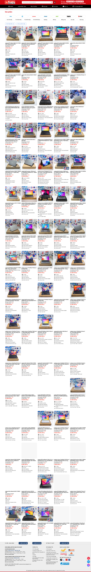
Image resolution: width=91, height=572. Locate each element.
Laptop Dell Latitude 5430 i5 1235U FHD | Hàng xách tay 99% (45, 364)
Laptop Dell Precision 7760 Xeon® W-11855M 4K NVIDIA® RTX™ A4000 (29, 172)
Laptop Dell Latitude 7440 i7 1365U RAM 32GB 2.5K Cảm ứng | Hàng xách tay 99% (28, 237)
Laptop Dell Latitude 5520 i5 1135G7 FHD (29, 75)
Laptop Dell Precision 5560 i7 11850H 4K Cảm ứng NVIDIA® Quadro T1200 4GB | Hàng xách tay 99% (78, 237)
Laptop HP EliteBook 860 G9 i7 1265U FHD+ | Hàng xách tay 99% (13, 268)
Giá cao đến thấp (21, 23)
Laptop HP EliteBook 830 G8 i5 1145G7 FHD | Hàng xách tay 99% (28, 107)
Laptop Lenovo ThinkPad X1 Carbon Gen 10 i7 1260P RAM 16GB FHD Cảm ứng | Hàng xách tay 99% (61, 107)
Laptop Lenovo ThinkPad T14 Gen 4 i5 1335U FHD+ (28, 268)
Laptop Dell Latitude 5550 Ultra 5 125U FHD (28, 140)
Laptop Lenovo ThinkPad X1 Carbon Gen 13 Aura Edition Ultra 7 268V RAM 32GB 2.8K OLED (77, 364)
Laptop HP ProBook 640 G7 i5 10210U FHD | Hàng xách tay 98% (78, 172)
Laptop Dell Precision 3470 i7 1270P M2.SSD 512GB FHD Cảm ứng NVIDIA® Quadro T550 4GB (12, 140)
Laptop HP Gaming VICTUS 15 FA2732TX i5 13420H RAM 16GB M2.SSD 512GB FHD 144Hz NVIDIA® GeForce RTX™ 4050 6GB (61, 395)
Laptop (11, 6)
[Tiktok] (61, 560)
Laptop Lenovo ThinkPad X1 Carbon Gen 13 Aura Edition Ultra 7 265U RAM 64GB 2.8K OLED (12, 395)
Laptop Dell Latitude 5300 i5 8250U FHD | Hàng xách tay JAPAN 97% (12, 460)
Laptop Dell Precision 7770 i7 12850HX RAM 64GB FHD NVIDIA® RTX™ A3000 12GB (28, 524)
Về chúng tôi (49, 549)
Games (34, 554)
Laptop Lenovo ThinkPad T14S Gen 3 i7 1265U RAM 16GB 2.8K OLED (29, 332)
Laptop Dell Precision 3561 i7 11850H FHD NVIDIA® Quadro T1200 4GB (77, 460)
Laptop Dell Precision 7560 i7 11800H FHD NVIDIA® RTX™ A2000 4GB (13, 524)
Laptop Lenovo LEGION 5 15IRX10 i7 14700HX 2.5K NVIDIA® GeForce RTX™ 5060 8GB (45, 204)
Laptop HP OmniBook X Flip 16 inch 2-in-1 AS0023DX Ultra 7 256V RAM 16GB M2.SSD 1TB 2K (77, 524)
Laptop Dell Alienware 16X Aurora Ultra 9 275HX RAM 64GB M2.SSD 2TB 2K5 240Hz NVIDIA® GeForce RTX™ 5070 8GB (12, 107)
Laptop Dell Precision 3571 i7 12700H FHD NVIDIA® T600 (13, 204)
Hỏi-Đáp (34, 556)
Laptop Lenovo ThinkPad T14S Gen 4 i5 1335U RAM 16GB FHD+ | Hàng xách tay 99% (61, 268)
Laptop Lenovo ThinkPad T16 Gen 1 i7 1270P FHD (78, 75)
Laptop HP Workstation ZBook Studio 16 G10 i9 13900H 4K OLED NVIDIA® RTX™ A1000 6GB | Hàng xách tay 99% (28, 395)
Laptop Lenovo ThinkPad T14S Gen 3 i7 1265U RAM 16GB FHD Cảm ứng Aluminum (61, 460)
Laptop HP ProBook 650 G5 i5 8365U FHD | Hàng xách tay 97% (45, 44)
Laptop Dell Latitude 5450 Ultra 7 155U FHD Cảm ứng (61, 332)
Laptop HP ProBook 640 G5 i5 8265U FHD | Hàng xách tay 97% (13, 75)
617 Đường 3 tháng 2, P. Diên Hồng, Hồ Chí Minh (74, 3)
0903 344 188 (70, 1)
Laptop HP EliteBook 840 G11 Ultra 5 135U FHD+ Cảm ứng (45, 332)
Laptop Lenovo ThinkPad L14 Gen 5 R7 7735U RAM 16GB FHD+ (77, 332)
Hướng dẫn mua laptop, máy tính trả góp (52, 560)
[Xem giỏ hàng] (55, 2)
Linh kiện (56, 6)
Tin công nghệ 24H (78, 6)
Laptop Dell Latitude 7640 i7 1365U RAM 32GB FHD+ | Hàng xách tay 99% (45, 237)
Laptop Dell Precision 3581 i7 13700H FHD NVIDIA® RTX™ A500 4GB (61, 524)
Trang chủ (6, 9)
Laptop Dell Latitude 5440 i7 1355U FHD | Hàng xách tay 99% (61, 204)
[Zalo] (64, 560)
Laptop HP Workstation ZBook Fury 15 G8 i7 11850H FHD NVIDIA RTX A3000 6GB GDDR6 (28, 204)
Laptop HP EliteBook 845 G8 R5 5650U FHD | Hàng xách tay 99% (44, 75)
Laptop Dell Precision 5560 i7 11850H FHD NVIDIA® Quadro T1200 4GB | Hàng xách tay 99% (61, 140)
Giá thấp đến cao (10, 23)
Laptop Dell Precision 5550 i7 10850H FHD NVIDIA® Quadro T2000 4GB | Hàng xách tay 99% (61, 237)
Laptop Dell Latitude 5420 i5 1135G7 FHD (77, 44)
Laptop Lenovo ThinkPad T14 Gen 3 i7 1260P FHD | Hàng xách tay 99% (61, 428)
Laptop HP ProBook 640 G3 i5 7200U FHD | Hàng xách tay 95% (13, 44)
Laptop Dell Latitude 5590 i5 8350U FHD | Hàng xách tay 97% (61, 44)
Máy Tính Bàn (34, 6)
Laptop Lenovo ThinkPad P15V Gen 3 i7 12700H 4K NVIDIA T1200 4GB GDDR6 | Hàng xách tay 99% (13, 300)
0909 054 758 (64, 543)
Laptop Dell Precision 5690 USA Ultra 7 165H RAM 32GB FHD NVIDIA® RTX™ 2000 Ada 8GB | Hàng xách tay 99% (45, 107)
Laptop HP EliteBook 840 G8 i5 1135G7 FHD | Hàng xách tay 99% (12, 237)
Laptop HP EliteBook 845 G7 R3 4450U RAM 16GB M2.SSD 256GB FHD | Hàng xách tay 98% (28, 460)
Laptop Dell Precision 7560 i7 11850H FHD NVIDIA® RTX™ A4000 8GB (78, 204)
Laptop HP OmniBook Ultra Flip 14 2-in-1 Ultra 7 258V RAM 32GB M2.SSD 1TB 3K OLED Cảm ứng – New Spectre (45, 492)
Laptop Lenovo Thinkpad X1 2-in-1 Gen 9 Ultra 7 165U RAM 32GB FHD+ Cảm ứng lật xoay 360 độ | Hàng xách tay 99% (45, 172)
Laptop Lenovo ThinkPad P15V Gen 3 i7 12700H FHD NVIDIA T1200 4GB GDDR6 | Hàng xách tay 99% (13, 364)
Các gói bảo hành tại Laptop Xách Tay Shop (38, 558)
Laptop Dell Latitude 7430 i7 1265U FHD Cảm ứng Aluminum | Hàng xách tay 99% (29, 364)
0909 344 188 (79, 1)
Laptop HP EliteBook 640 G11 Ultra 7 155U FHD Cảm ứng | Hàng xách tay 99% (77, 395)
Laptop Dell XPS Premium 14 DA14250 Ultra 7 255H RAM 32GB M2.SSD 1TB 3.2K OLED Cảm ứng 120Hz (45, 428)
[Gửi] (51, 2)
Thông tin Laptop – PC (37, 550)
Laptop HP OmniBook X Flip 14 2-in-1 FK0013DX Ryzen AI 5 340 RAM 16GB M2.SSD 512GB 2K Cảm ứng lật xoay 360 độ (45, 460)
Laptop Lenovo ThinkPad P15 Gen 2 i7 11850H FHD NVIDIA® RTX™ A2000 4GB (45, 140)
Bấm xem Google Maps (9, 554)
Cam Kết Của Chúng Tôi (51, 552)
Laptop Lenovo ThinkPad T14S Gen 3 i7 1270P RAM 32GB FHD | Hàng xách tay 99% (61, 364)
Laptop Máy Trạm (22, 6)
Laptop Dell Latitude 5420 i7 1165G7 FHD (12, 492)
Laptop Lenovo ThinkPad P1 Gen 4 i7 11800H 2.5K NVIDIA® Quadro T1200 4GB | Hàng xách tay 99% (77, 492)
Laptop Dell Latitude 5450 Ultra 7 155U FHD (77, 107)
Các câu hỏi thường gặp (51, 556)
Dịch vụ (66, 6)
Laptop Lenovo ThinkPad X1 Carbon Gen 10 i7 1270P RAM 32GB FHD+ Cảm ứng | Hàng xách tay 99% (12, 428)
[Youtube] (66, 560)
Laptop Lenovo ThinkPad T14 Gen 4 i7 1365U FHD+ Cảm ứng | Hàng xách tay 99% (77, 268)
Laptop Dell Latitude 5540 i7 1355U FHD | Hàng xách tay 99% (45, 268)
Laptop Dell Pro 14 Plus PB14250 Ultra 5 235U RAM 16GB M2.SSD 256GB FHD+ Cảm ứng (28, 428)
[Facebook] (69, 560)
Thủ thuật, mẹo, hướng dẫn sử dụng (38, 553)
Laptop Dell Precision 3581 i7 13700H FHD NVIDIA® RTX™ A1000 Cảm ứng (78, 428)
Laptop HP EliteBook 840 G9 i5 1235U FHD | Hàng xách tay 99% (44, 395)
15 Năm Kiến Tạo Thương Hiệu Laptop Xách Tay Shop (52, 554)
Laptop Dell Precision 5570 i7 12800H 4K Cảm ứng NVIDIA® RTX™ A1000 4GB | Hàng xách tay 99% (28, 300)
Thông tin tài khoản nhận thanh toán (37, 561)
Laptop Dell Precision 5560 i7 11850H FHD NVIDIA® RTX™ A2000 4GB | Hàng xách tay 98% (13, 172)
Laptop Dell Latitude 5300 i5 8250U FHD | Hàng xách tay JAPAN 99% (28, 44)
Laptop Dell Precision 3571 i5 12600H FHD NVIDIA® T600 (45, 524)
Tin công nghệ (36, 549)
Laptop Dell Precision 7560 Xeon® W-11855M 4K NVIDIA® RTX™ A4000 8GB (61, 172)
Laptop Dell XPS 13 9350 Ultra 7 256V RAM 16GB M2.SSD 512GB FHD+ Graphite (62, 75)
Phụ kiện (45, 6)
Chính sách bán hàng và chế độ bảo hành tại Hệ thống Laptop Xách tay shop (52, 562)
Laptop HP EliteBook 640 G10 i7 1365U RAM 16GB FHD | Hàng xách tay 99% (61, 492)
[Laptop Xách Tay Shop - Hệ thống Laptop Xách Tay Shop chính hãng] (10, 2)
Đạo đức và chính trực (51, 550)
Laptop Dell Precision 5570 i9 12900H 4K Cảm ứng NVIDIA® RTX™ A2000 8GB (28, 492)
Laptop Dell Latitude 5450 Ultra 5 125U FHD (77, 140)
